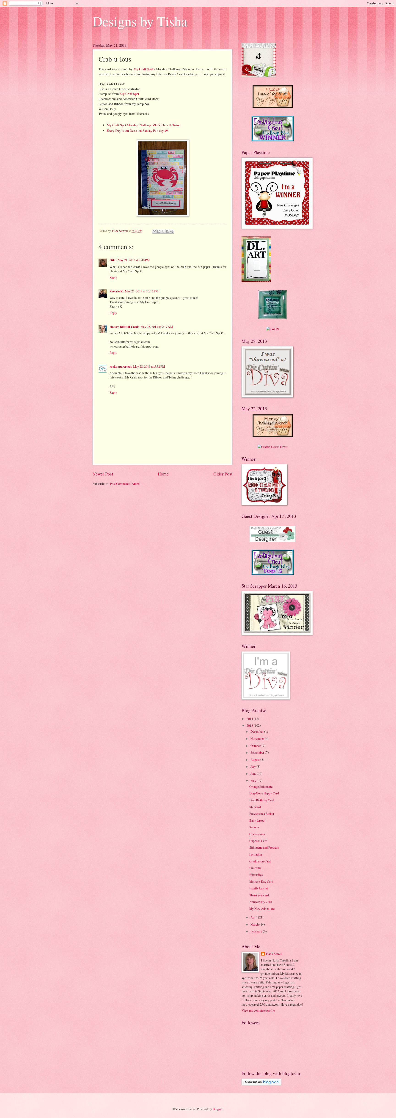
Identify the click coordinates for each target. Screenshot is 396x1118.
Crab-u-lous (257, 834)
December (257, 731)
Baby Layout (257, 820)
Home (163, 474)
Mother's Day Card (261, 881)
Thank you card (259, 895)
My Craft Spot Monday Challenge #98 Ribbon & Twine (143, 125)
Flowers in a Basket (261, 813)
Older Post (222, 474)
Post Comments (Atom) (125, 483)
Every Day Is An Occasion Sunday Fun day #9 (137, 130)
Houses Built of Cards (124, 326)
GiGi (113, 260)
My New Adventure (262, 908)
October (255, 745)
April (254, 917)
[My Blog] (272, 447)
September (257, 752)
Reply (113, 277)
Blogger (218, 1109)
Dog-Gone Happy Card (264, 793)
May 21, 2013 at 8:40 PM (134, 260)
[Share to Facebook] (167, 231)
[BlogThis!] (159, 231)
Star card (255, 807)
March (254, 924)
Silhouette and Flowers (264, 847)
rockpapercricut (121, 366)
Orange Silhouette (260, 786)
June (253, 773)
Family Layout (258, 888)
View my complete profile (258, 1010)
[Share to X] (163, 231)
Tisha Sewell (274, 954)
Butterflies (256, 874)
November (257, 738)
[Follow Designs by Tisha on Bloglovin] (261, 1084)
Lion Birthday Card (261, 800)
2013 (250, 725)
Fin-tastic (255, 868)
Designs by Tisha (140, 21)
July (253, 766)
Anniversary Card (260, 901)
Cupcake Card (258, 841)
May (253, 780)
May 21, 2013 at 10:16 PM (141, 291)
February (256, 931)
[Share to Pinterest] (172, 231)
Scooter (254, 827)
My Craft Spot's (144, 69)
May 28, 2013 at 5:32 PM (149, 366)
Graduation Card (260, 861)
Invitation (255, 854)
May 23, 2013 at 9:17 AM (156, 326)
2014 (250, 718)
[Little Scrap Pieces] (272, 318)
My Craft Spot (129, 94)
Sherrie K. (117, 291)
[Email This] (154, 231)
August (255, 759)
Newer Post (103, 474)
